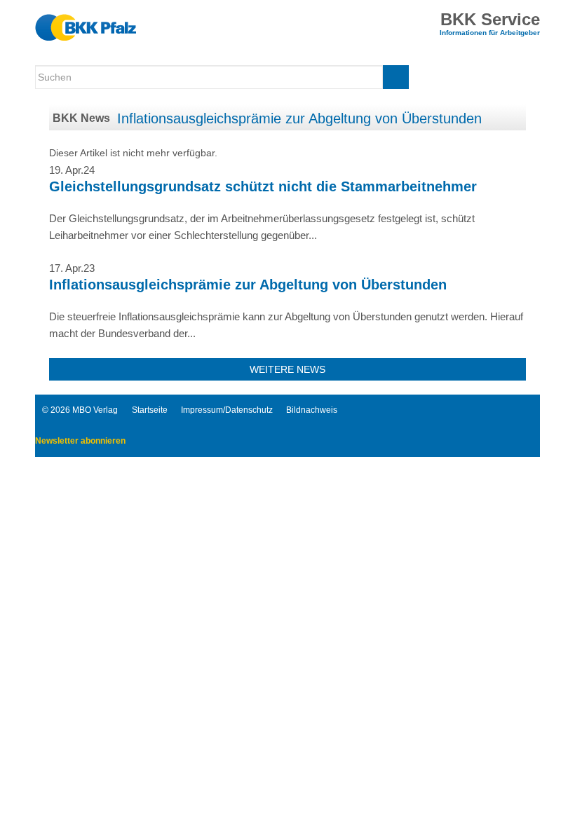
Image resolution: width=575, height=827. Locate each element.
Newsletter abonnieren (80, 441)
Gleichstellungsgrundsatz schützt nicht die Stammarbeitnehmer (263, 186)
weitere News (287, 369)
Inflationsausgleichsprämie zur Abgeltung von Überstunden (299, 118)
